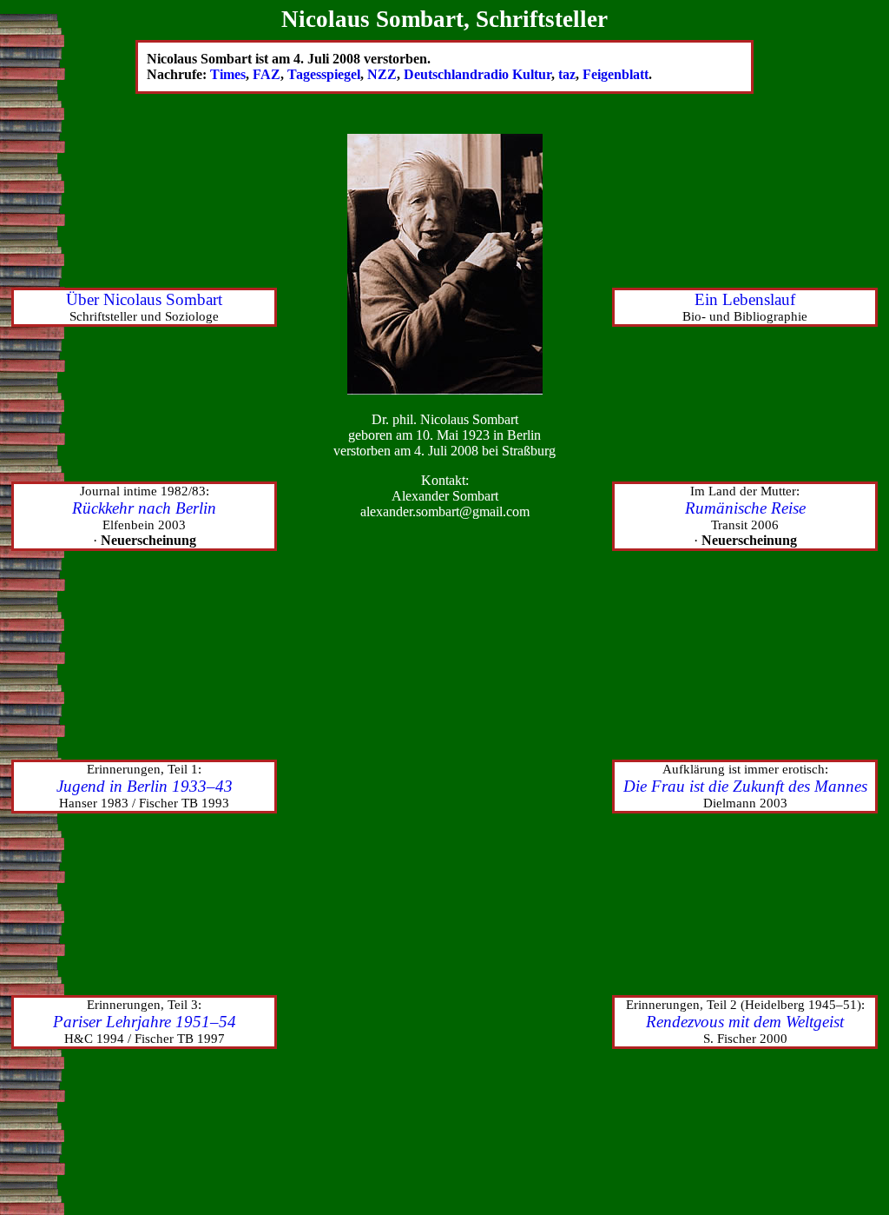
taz (567, 74)
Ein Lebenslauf (745, 299)
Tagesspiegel (323, 74)
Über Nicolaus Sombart (144, 299)
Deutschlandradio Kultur (477, 74)
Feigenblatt (616, 74)
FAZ (266, 74)
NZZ (382, 74)
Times (228, 74)
